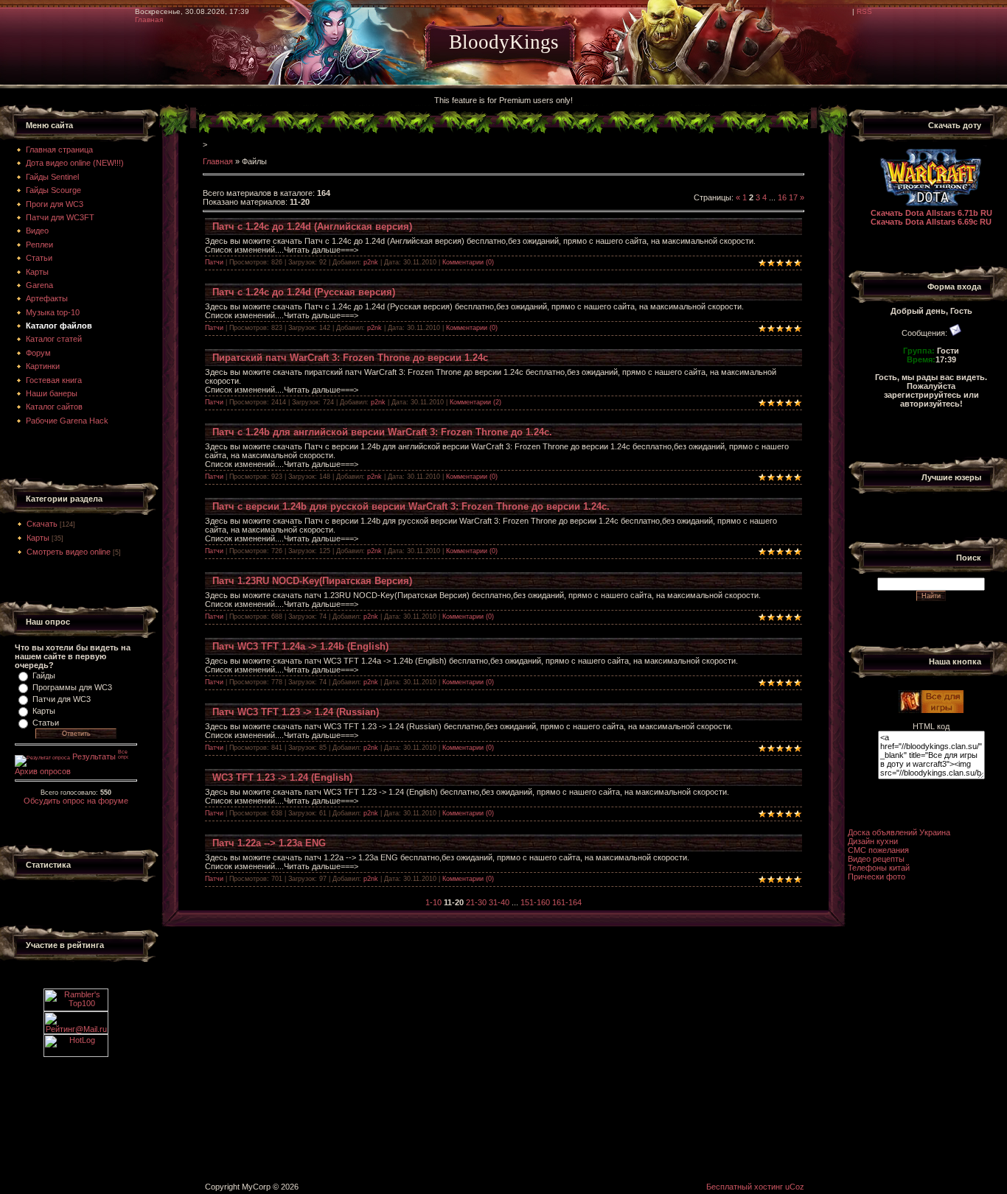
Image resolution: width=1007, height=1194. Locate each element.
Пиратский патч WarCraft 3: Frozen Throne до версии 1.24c (350, 357)
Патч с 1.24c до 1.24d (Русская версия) (303, 292)
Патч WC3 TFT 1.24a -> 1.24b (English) (300, 646)
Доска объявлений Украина (899, 832)
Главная (149, 19)
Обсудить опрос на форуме (76, 800)
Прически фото (876, 876)
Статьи (45, 722)
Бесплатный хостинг (744, 1186)
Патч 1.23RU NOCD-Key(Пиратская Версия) (312, 580)
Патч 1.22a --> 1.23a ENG (269, 843)
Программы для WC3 (72, 687)
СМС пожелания (878, 850)
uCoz (794, 1186)
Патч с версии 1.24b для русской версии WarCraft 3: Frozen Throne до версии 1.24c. (411, 506)
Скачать (42, 523)
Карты (38, 537)
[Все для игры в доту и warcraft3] (931, 710)
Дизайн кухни (873, 841)
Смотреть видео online (69, 551)
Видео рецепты (876, 858)
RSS (864, 11)
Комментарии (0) (468, 262)
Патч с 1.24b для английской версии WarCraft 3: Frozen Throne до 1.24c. (382, 432)
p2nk (370, 262)
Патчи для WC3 (61, 699)
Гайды (43, 675)
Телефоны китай (879, 867)
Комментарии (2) (475, 402)
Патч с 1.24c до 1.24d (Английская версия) (312, 226)
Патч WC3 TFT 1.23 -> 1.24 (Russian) (295, 711)
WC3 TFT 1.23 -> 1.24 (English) (282, 777)
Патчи (214, 262)
